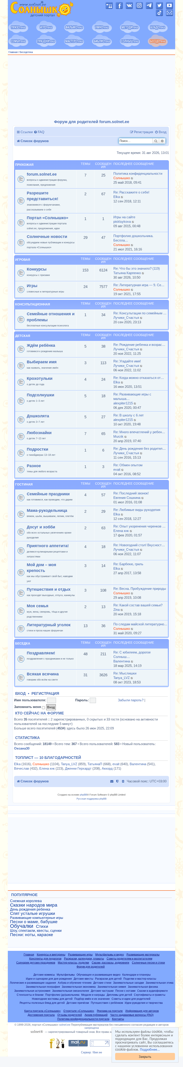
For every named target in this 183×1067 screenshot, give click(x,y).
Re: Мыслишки (124, 673)
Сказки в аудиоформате (152, 990)
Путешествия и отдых (49, 589)
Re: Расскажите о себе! (131, 192)
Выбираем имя (42, 361)
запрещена (91, 1027)
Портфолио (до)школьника (62, 994)
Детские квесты (83, 978)
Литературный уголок (49, 624)
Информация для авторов (142, 1010)
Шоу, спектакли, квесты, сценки (36, 931)
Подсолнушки (40, 395)
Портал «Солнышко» (47, 217)
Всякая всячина (43, 674)
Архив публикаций (96, 1015)
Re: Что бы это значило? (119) (136, 268)
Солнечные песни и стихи (148, 962)
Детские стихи (102, 982)
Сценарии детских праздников (35, 962)
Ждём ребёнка (41, 345)
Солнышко (121, 178)
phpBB (83, 794)
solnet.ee (64, 1024)
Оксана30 (21, 748)
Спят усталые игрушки (32, 914)
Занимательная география (43, 986)
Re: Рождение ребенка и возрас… (139, 345)
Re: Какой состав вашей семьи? (137, 605)
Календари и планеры (136, 974)
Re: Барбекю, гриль (128, 564)
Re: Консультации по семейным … (139, 313)
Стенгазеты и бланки (30, 994)
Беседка (22, 643)
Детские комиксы (44, 974)
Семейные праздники (48, 493)
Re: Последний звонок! (131, 493)
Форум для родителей (91, 966)
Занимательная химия (112, 986)
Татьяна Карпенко (127, 273)
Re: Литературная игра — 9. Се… (138, 285)
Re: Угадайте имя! (127, 361)
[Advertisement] (91, 87)
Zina (116, 609)
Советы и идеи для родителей (131, 998)
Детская (22, 336)
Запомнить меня (28, 707)
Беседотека (26, 52)
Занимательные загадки (128, 982)
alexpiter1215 (123, 403)
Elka (116, 197)
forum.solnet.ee (42, 174)
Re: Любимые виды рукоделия (136, 510)
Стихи (42, 926)
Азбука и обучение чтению (75, 982)
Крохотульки (39, 378)
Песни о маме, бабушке (34, 922)
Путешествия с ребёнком (107, 1002)
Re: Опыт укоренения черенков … (139, 526)
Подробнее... (150, 1049)
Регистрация (45, 694)
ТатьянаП (94, 764)
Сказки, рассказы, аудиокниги (110, 962)
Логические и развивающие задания (33, 982)
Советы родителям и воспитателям (129, 958)
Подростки (37, 449)
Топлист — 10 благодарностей (48, 758)
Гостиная (24, 484)
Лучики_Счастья (126, 317)
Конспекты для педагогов (45, 958)
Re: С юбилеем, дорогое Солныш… (132, 654)
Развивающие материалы (143, 954)
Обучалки (21, 926)
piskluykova (122, 221)
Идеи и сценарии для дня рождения (49, 978)
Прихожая (24, 164)
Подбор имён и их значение (92, 998)
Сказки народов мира (33, 905)
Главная (13, 52)
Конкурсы (36, 269)
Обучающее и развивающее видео (99, 974)
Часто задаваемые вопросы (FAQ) (132, 1015)
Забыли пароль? (130, 700)
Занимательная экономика (79, 986)
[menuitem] (39, 132)
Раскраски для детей (108, 978)
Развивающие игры (80, 954)
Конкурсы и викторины (51, 954)
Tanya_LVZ (121, 678)
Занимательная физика (143, 986)
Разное (34, 465)
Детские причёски (78, 1002)
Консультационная (32, 304)
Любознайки (39, 432)
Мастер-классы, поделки (73, 962)
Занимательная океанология (70, 990)
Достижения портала (41, 1015)
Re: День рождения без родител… (139, 448)
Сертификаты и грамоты (149, 994)
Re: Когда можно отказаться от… (138, 378)
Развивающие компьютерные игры (36, 918)
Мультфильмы (66, 974)
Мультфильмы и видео (109, 954)
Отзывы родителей (69, 1015)
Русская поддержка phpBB (91, 798)
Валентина (121, 661)
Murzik (118, 436)
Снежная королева (26, 901)
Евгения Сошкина (126, 498)
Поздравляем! (41, 653)
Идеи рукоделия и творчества (144, 1002)
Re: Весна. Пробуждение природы (139, 588)
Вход (20, 694)
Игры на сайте (124, 217)
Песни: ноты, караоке (31, 935)
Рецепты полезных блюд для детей (42, 1002)
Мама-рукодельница (47, 510)
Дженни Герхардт (78, 768)
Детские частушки (102, 990)
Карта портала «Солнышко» (42, 1010)
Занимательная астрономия (32, 990)
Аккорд (107, 768)
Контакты (118, 1019)
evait (116, 469)
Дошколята (38, 416)
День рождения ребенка (30, 909)
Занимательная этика (159, 982)
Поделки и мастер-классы (139, 978)
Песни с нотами (125, 990)
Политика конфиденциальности (137, 173)
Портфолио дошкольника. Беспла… (133, 238)
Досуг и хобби (41, 527)
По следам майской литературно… (140, 624)
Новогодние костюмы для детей (52, 998)
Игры (32, 285)
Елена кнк (121, 531)
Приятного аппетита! (48, 545)
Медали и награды (93, 994)
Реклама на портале (110, 1010)
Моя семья (37, 605)
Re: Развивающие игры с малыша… (132, 396)
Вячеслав (21, 768)
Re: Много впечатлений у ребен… (139, 432)
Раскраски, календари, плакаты (84, 958)
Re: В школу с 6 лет (128, 415)
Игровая (22, 259)
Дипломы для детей (119, 994)
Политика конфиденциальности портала (83, 1019)
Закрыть (145, 1056)
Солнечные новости (47, 236)
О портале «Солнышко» (78, 1010)
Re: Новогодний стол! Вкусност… (139, 545)
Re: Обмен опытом (127, 465)
